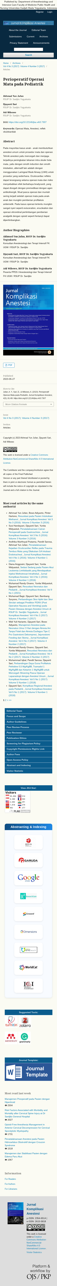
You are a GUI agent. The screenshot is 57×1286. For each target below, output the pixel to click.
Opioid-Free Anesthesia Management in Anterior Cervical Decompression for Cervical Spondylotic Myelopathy (27, 1127)
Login (49, 12)
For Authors (10, 1184)
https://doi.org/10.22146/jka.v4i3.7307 (28, 122)
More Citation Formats (16, 404)
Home (6, 63)
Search (28, 55)
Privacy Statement (19, 43)
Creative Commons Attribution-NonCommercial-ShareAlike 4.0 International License (28, 459)
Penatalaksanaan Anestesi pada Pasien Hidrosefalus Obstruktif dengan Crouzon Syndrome (25, 1142)
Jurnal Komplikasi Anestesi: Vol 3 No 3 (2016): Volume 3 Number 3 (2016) (28, 535)
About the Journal (18, 30)
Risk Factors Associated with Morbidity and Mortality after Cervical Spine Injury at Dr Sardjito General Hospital (26, 1113)
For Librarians (11, 1189)
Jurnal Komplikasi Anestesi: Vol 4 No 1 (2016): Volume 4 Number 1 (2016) (30, 557)
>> (10, 700)
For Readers (10, 1179)
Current (30, 36)
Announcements (41, 43)
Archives (43, 36)
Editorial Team (39, 30)
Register (40, 12)
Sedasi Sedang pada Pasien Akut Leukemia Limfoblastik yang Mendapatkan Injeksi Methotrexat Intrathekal (31, 570)
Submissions (15, 36)
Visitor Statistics (34, 1252)
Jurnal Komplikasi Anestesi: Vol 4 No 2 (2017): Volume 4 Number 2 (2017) (28, 615)
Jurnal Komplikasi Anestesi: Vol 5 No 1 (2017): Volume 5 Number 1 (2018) (31, 679)
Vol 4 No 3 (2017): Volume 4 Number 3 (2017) (24, 66)
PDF (10, 365)
